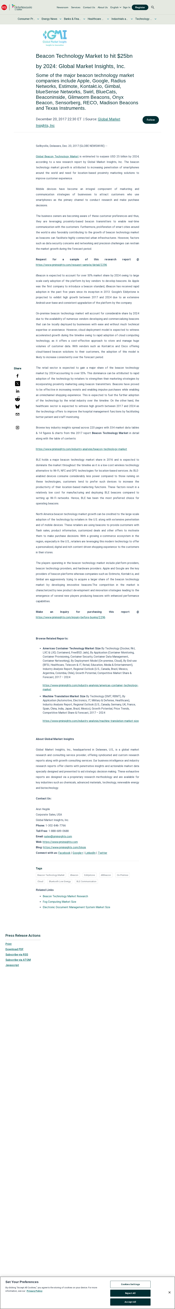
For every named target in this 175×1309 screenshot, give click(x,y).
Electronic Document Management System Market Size (76, 907)
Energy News (49, 19)
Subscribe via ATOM (18, 959)
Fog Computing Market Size (59, 901)
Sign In (126, 7)
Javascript (12, 965)
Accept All (130, 1302)
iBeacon (74, 875)
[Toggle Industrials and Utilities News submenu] (131, 19)
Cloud (40, 881)
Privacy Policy (34, 1291)
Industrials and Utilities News (120, 19)
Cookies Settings (130, 1284)
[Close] (169, 1292)
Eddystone (89, 875)
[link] (62, 7)
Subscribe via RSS (16, 954)
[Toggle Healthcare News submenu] (108, 19)
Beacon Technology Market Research (65, 896)
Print (8, 944)
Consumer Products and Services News (26, 19)
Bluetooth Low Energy (60, 881)
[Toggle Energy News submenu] (60, 19)
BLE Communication (86, 881)
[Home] (16, 7)
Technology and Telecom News (143, 19)
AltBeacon (106, 875)
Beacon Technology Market (50, 875)
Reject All (130, 1293)
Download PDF (14, 949)
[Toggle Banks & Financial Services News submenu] (84, 19)
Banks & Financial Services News (72, 19)
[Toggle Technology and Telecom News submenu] (155, 19)
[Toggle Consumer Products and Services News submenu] (38, 19)
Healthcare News (96, 19)
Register (140, 7)
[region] (87, 1293)
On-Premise (122, 875)
